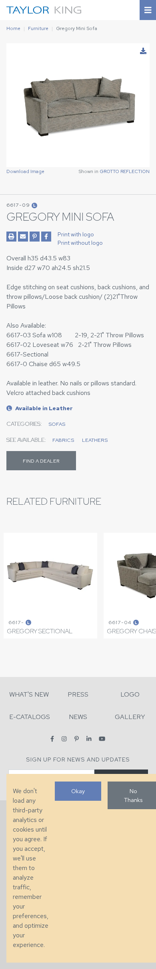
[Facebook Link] (46, 237)
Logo (130, 694)
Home (13, 28)
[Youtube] (102, 739)
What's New (29, 694)
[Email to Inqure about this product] (23, 237)
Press (78, 694)
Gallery (130, 717)
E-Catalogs (29, 717)
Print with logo (76, 234)
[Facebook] (52, 739)
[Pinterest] (76, 739)
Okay (78, 791)
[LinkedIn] (89, 739)
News (78, 717)
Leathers (95, 440)
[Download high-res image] (143, 51)
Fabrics (63, 440)
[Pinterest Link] (35, 237)
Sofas (56, 424)
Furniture (38, 28)
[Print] (11, 237)
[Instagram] (64, 739)
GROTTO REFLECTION (125, 171)
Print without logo (80, 242)
